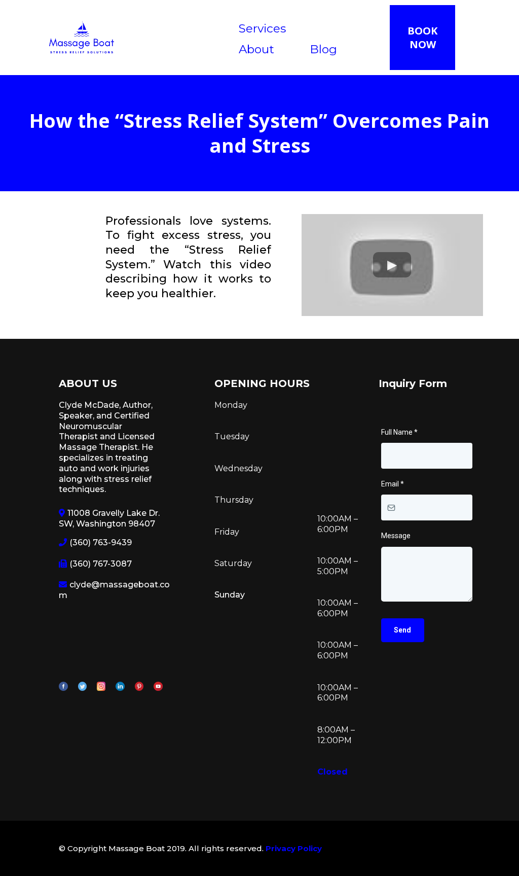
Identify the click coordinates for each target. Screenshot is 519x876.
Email (392, 484)
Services (262, 28)
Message (396, 536)
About (256, 49)
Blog (323, 49)
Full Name (399, 432)
